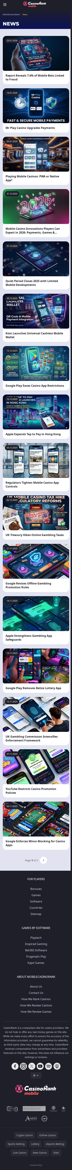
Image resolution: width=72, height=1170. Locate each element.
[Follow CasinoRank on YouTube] (40, 1066)
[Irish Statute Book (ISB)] (34, 1109)
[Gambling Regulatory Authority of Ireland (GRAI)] (12, 1109)
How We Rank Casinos (36, 999)
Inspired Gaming (36, 944)
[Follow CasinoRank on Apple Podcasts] (56, 1066)
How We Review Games (36, 1012)
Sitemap (36, 914)
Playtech (36, 938)
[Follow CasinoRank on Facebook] (15, 1066)
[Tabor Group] (64, 1109)
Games (36, 895)
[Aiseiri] (31, 1118)
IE (34, 1075)
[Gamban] (53, 1109)
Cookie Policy (36, 1165)
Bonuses (36, 889)
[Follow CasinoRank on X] (31, 1066)
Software (36, 901)
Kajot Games (36, 963)
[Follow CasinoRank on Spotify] (48, 1066)
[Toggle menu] (4, 4)
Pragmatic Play (36, 956)
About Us (36, 986)
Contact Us (36, 993)
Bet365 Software (36, 950)
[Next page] (43, 860)
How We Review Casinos (36, 1005)
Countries (36, 908)
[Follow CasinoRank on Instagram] (23, 1066)
